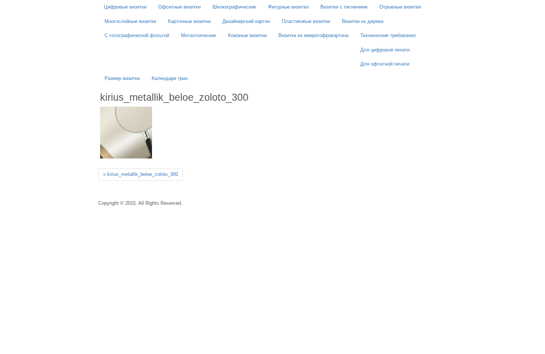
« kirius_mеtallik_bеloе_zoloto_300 (140, 174)
